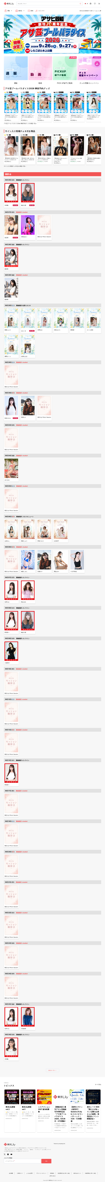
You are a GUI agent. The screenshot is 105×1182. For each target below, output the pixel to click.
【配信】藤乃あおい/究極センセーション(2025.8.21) (44, 159)
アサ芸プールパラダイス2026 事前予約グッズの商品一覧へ (20, 123)
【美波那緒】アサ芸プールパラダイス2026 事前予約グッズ (11, 117)
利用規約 (52, 1173)
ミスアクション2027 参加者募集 (44, 1109)
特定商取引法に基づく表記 (64, 1173)
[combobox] (49, 3)
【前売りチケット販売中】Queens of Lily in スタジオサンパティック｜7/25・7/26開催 (77, 1114)
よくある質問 (30, 1173)
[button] (90, 3)
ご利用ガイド (20, 1173)
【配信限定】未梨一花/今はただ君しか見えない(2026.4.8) (27, 159)
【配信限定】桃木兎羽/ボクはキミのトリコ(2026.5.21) (11, 159)
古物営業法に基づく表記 (90, 1173)
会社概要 (11, 1173)
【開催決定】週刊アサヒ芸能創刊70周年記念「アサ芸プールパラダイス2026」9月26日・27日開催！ (60, 1114)
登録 (46, 1161)
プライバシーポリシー (41, 1173)
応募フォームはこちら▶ (95, 10)
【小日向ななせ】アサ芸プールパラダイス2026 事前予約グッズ (44, 117)
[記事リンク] (11, 1111)
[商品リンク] (11, 109)
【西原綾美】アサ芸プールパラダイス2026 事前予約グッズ (76, 117)
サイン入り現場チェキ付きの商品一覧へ (15, 166)
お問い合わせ (52, 1175)
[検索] (81, 3)
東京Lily (50, 1180)
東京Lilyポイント (77, 1173)
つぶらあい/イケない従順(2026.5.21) (76, 159)
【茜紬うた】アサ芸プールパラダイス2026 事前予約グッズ (27, 117)
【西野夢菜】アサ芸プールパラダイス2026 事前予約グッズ (60, 117)
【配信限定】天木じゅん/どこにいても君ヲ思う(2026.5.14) (60, 160)
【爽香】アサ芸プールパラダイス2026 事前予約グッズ (93, 116)
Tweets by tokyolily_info (59, 1143)
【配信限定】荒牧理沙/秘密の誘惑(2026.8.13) (93, 159)
